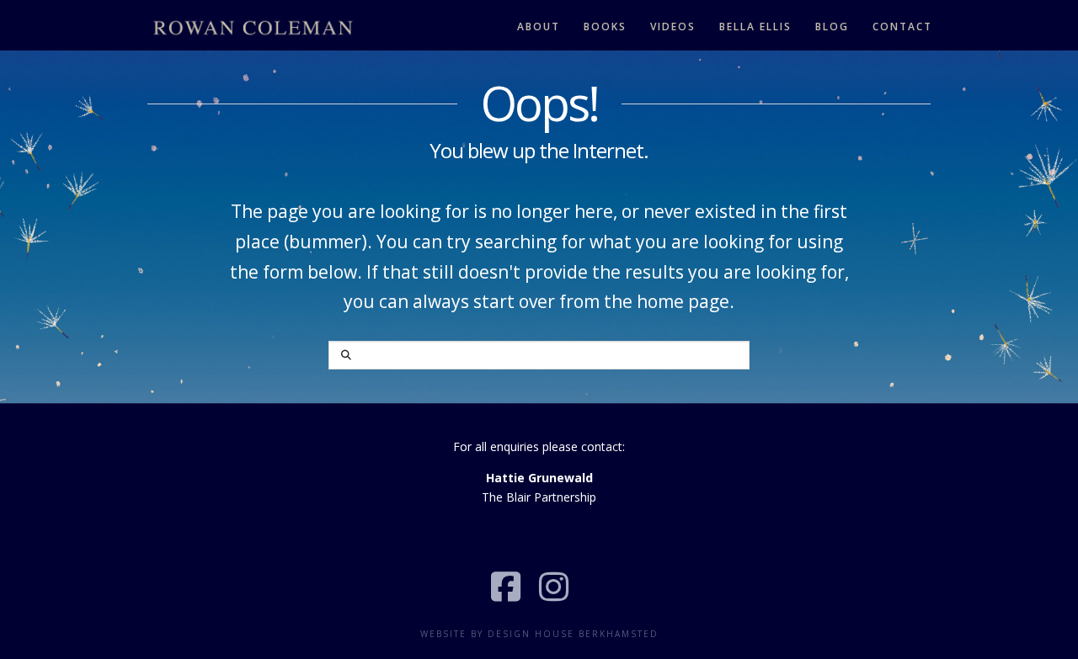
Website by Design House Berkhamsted (539, 634)
